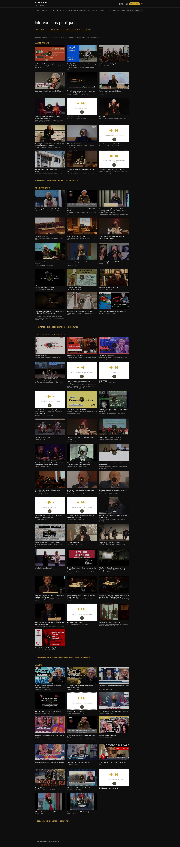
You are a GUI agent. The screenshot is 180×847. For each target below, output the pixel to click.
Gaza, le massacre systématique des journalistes (113, 712)
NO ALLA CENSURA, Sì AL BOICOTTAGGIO (48, 712)
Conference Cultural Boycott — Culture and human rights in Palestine (112, 238)
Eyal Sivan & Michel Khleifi (42, 438)
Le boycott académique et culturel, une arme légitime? (48, 263)
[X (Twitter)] (124, 4)
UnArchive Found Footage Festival (109, 65)
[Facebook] (119, 4)
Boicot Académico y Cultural (76, 712)
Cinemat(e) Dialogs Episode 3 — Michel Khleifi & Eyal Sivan (113, 411)
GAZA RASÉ (108, 382)
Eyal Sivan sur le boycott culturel (45, 288)
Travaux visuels (45, 10)
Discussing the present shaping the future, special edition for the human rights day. (49, 145)
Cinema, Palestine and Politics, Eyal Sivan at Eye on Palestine (81, 570)
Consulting (121, 10)
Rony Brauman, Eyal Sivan (81, 357)
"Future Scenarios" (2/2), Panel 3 (81, 237)
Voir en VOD (134, 4)
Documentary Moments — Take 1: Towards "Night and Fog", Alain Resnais (49, 597)
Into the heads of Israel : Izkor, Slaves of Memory (49, 65)
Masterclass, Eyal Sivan (76, 117)
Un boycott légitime (45, 789)
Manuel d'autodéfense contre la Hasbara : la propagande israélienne (48, 687)
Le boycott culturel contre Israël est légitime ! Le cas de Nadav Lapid (81, 687)
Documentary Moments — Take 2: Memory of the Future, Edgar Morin (81, 597)
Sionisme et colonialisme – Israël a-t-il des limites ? (49, 764)
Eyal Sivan (41, 2)
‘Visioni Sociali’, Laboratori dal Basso (112, 92)
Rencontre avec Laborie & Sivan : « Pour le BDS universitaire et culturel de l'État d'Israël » (49, 464)
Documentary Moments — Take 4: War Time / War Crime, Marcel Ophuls (50, 624)
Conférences (54, 29)
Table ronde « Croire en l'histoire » (82, 411)
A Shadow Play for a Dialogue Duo (113, 623)
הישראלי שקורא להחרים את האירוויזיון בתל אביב (112, 763)
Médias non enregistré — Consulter (53, 821)
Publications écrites (59, 10)
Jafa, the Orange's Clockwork (49, 569)
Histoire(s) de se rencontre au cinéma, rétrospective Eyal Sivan (81, 384)
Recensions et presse (104, 10)
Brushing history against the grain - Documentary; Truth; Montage (81, 66)
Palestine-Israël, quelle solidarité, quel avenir (112, 312)
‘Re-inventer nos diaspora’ (113, 357)
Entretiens (91, 10)
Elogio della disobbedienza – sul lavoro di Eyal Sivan (80, 171)
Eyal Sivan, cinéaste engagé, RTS (109, 789)
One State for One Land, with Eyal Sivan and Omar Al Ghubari (48, 492)
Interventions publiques (77, 10)
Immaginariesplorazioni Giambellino (111, 145)
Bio (36, 5)
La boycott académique (74, 288)
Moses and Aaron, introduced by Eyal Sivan (81, 312)
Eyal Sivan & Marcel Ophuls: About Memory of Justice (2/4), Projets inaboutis (48, 517)
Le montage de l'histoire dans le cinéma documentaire (113, 465)
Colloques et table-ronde (72, 29)
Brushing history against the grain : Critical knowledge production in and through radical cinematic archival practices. (113, 211)
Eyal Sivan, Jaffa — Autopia (77, 623)
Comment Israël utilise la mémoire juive (78, 763)
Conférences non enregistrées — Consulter (57, 327)
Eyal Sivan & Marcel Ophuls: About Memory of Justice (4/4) (113, 492)
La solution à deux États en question (110, 438)
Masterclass (40, 29)
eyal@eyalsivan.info (53, 841)
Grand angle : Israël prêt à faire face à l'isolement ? (114, 687)
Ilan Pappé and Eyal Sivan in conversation (49, 544)
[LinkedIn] (127, 4)
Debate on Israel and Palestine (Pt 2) (46, 812)
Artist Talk (112, 117)
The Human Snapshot (74, 543)
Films (37, 10)
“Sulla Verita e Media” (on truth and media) (113, 171)
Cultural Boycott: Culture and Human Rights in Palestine (80, 439)
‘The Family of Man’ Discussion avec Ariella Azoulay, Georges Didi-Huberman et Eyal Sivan (113, 569)
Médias (88, 29)
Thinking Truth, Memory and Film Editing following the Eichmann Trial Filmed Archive (49, 315)
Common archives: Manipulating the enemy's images (48, 171)
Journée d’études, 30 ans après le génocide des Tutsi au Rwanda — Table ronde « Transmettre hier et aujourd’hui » (49, 412)
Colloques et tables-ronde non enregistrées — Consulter (63, 657)
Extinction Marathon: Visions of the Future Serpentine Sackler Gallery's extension (79, 464)
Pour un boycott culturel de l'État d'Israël (47, 210)
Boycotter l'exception (48, 356)
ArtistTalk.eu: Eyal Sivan (80, 145)
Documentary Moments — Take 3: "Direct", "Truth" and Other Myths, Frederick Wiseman (114, 597)
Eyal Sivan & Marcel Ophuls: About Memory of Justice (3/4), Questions (80, 517)
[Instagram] (122, 4)
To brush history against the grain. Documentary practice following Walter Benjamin (81, 92)
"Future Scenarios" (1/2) (49, 237)
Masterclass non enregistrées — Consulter (57, 180)
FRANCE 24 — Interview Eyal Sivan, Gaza (79, 789)
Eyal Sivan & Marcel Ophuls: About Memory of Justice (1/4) (80, 492)
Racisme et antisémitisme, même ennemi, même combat (49, 737)
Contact (41, 5)
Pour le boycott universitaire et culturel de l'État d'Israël (81, 211)
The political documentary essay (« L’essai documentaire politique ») (49, 119)
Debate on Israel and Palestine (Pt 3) (78, 812)
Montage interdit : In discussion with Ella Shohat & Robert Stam (114, 518)
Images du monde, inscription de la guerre (49, 382)
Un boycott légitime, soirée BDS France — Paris (113, 263)
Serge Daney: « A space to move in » (112, 543)
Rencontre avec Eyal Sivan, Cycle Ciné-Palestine (49, 92)
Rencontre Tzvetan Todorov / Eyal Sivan (47, 649)
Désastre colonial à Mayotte (107, 736)
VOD (114, 10)
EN (144, 4)
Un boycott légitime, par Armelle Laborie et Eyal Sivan (81, 263)
